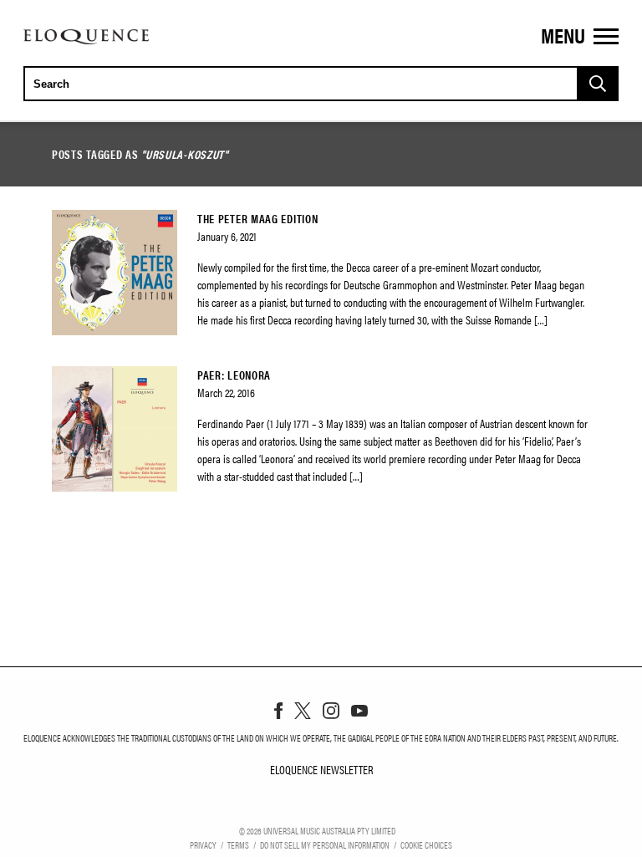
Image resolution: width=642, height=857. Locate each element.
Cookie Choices (426, 844)
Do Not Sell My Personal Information (325, 844)
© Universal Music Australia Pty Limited (317, 830)
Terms (238, 844)
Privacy (203, 844)
